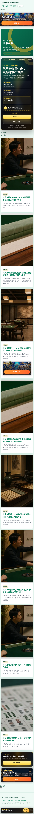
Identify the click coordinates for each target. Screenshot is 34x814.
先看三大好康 (17, 121)
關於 (14, 6)
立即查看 (26, 810)
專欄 (10, 6)
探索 (3, 6)
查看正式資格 (17, 762)
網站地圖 (23, 800)
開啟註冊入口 (17, 116)
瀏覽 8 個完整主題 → (8, 53)
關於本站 (17, 800)
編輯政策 (10, 800)
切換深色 (20, 6)
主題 (7, 6)
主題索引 (4, 800)
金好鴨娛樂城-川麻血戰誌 (11, 2)
